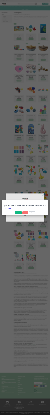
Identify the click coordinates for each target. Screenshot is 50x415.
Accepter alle (18, 212)
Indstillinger (32, 212)
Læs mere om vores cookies (7, 208)
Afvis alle (25, 212)
